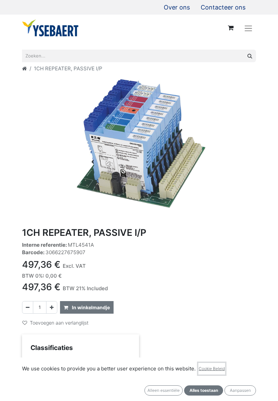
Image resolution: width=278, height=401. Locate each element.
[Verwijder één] (27, 307)
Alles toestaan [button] (204, 390)
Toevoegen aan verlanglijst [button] (59, 323)
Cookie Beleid (212, 368)
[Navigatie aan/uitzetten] (248, 28)
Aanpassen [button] (240, 390)
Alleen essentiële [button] (163, 390)
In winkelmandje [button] (90, 307)
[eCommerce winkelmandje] (230, 27)
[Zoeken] (250, 56)
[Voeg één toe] (51, 307)
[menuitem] (177, 7)
